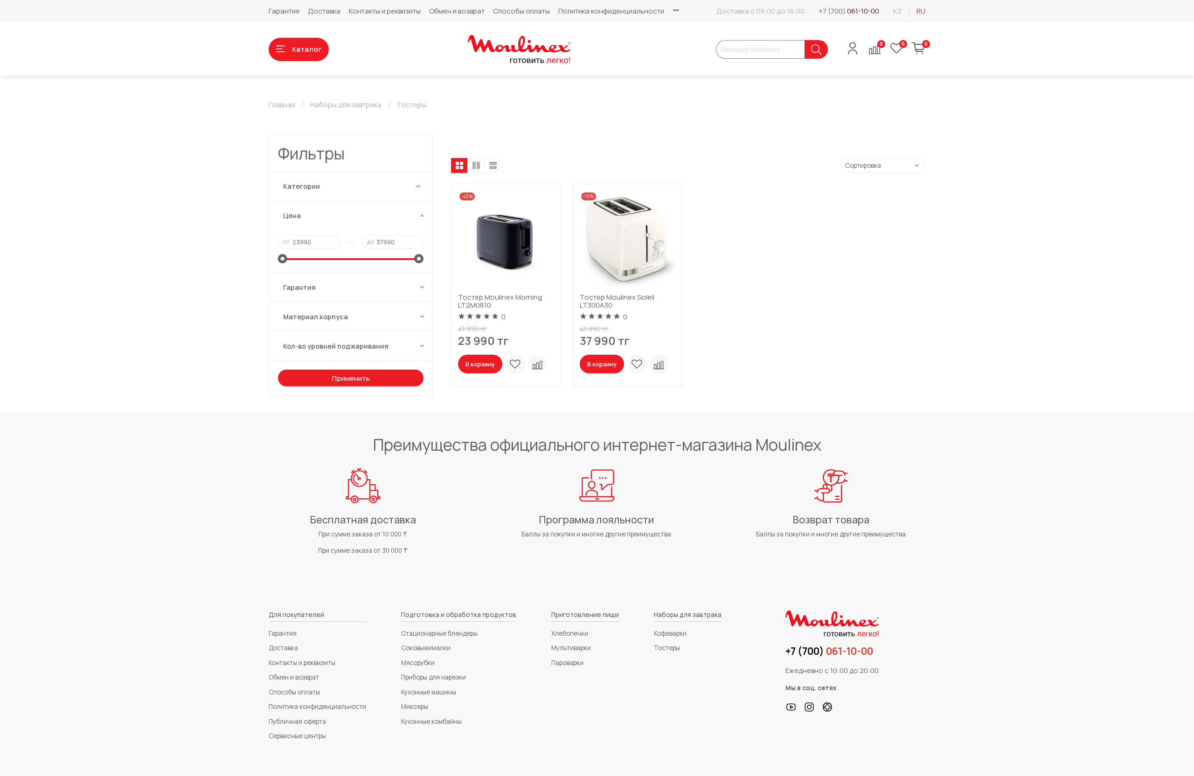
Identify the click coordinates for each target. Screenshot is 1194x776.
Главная (282, 105)
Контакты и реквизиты (385, 11)
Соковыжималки (426, 648)
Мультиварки (571, 648)
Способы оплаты (521, 11)
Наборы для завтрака (346, 105)
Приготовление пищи (585, 615)
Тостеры (667, 648)
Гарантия (284, 11)
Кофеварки (670, 633)
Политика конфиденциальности (611, 11)
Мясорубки (418, 663)
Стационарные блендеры (439, 633)
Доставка (324, 11)
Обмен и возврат (457, 11)
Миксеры (414, 706)
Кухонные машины (428, 692)
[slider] (283, 259)
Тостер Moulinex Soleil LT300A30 (617, 301)
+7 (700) (849, 11)
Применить (351, 378)
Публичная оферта (297, 721)
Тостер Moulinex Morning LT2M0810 (500, 301)
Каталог (306, 49)
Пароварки (567, 663)
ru (920, 11)
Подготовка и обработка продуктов (458, 615)
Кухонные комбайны (431, 721)
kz (897, 11)
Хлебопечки (569, 633)
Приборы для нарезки (433, 677)
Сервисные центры (297, 736)
